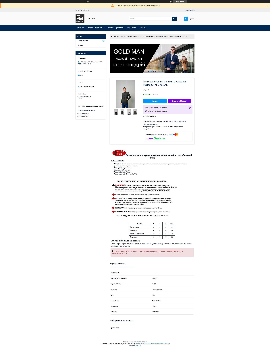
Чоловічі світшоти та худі (135, 36)
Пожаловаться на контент (142, 343)
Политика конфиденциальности (160, 343)
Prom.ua (144, 342)
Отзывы (142, 28)
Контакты (131, 28)
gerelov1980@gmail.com (87, 110)
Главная (80, 28)
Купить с (176, 101)
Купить (155, 101)
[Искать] (174, 19)
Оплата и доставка (116, 28)
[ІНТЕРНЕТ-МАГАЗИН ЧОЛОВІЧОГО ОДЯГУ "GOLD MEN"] (80, 22)
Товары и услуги (95, 28)
